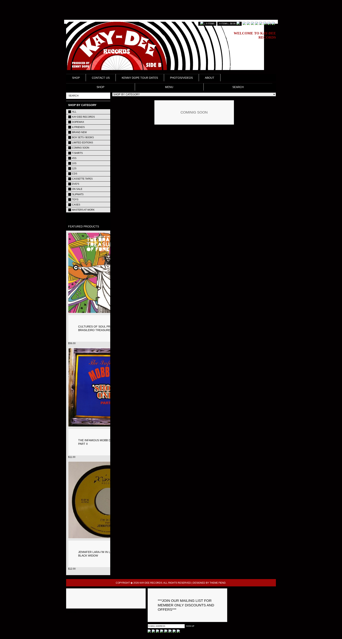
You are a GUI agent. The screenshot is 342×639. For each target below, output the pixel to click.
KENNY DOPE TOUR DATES (140, 77)
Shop (76, 77)
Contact (72, 612)
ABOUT (209, 77)
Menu (169, 87)
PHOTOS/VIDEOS (181, 77)
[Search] (106, 96)
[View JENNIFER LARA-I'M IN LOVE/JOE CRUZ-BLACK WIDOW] (108, 537)
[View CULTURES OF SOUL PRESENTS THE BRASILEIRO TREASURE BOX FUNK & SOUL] (108, 312)
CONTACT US (101, 77)
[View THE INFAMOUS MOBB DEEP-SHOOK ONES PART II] (108, 425)
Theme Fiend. (218, 582)
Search (238, 87)
